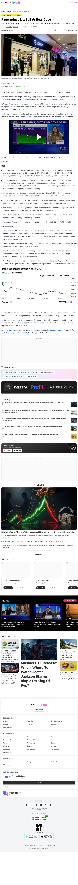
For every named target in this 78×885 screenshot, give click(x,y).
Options (54, 724)
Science (30, 746)
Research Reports (9, 740)
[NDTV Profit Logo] (39, 704)
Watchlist (30, 721)
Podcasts (54, 762)
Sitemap (49, 845)
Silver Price (31, 749)
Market (33, 330)
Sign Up (39, 782)
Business (12, 330)
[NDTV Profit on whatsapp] (51, 805)
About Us (25, 845)
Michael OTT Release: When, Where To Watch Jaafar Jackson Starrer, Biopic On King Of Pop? (39, 674)
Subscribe (8, 588)
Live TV (5, 724)
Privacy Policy (41, 845)
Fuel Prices (55, 749)
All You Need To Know (11, 581)
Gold (7, 333)
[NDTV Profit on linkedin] (41, 805)
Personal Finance (56, 330)
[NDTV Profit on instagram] (36, 805)
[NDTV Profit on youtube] (46, 805)
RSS (54, 845)
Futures (29, 724)
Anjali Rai (9, 27)
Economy (54, 737)
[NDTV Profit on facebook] (27, 805)
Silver (15, 333)
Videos (53, 746)
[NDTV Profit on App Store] (46, 836)
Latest (28, 333)
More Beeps (39, 554)
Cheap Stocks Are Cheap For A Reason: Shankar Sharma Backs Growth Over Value (12, 624)
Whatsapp (6, 765)
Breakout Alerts (56, 721)
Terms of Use (33, 845)
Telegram (30, 762)
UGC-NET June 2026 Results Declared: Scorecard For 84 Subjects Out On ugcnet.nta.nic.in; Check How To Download (9, 656)
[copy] (76, 30)
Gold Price (6, 749)
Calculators (7, 752)
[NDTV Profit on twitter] (31, 805)
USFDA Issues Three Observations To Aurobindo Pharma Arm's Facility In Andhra (68, 676)
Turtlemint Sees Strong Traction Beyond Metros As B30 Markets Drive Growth (47, 624)
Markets (15, 27)
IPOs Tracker (7, 727)
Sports (53, 743)
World (5, 743)
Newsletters (7, 762)
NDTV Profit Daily (42, 581)
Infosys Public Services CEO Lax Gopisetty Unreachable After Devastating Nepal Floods (68, 655)
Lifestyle (6, 746)
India (52, 740)
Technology (31, 743)
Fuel (3, 333)
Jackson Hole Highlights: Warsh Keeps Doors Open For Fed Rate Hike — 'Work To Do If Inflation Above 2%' (9, 679)
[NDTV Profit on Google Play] (31, 836)
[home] (12, 2)
